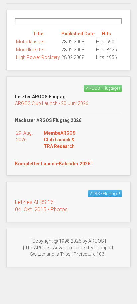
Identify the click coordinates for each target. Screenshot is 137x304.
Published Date (78, 33)
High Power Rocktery (38, 57)
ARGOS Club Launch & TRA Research (60, 139)
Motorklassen (30, 41)
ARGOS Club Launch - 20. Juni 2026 (51, 103)
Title (38, 33)
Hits (106, 33)
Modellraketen (30, 49)
